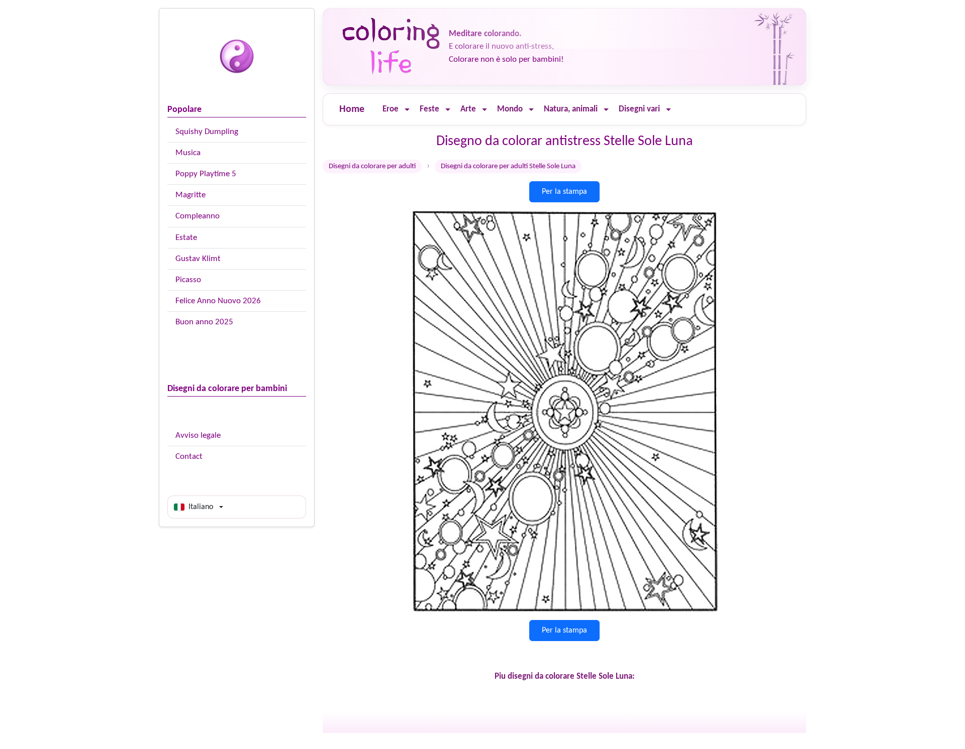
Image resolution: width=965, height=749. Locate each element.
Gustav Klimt (198, 259)
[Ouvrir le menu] (407, 109)
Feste (429, 109)
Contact (189, 456)
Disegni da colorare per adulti (372, 166)
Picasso (188, 280)
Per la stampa (564, 192)
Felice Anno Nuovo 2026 (218, 301)
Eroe (390, 109)
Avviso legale (198, 435)
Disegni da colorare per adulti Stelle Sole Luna (508, 166)
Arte (468, 109)
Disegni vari (639, 109)
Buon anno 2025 (204, 322)
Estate (186, 237)
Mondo (510, 109)
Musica (188, 153)
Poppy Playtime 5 (205, 174)
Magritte (190, 195)
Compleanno (197, 216)
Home (351, 109)
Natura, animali (571, 109)
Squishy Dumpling (206, 132)
